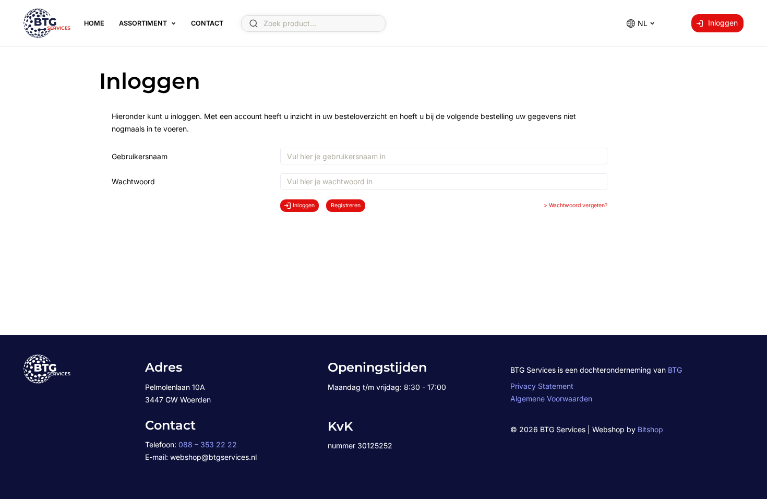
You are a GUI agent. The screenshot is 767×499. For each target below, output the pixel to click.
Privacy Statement (541, 386)
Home (94, 23)
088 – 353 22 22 (207, 444)
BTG (675, 369)
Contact (207, 23)
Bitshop (650, 429)
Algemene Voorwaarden (551, 398)
